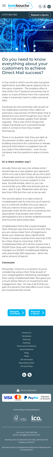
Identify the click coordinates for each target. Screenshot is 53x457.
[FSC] (17, 418)
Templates (26, 336)
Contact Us (26, 333)
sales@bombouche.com (29, 435)
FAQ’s (26, 356)
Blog (26, 353)
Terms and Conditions (26, 346)
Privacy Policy (27, 366)
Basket (49, 6)
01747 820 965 (9, 14)
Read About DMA (26, 363)
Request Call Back (15, 313)
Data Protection (27, 349)
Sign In (44, 6)
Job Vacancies (26, 359)
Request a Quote (40, 15)
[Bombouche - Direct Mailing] (20, 5)
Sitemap (26, 339)
